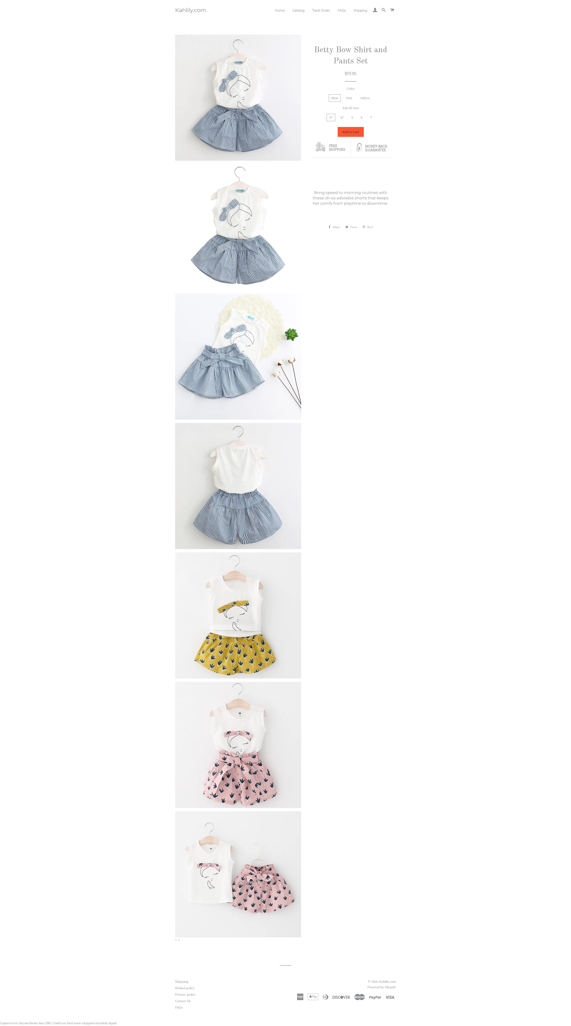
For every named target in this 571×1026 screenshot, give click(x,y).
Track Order (321, 10)
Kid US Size (351, 108)
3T (331, 117)
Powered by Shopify (381, 987)
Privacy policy (185, 995)
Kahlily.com (190, 10)
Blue (334, 98)
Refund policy (185, 988)
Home (280, 10)
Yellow (365, 98)
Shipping (360, 10)
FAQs (341, 10)
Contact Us (183, 1001)
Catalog (298, 10)
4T (341, 117)
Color (351, 89)
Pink (349, 98)
